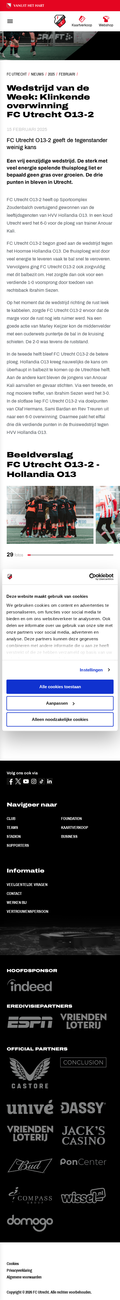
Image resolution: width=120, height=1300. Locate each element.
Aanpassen (57, 703)
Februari (67, 74)
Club (11, 818)
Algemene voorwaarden (24, 1277)
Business (69, 836)
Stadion (14, 836)
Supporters (18, 845)
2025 (51, 74)
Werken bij (17, 902)
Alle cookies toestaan (60, 686)
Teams (12, 827)
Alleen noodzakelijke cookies (60, 719)
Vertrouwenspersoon (27, 911)
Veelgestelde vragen (27, 884)
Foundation (71, 818)
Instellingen (91, 669)
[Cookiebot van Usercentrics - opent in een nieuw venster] (89, 576)
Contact (14, 893)
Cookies (13, 1263)
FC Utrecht (17, 74)
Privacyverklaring (19, 1270)
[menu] (10, 21)
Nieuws (37, 74)
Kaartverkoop (74, 827)
